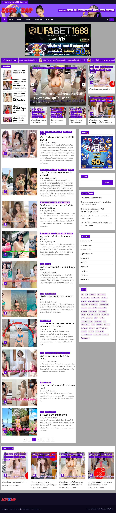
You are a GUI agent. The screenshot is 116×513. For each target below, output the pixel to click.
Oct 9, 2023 (46, 273)
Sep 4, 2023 (46, 361)
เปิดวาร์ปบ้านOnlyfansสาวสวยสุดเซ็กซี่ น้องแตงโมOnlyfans (19, 110)
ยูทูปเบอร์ (69, 68)
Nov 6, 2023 (46, 143)
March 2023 (85, 280)
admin (47, 102)
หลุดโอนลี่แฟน (85, 325)
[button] (107, 19)
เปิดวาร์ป (91, 328)
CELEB (11, 19)
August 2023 (85, 258)
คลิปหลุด (83, 301)
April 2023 (84, 275)
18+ (82, 294)
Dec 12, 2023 (8, 485)
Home (88, 509)
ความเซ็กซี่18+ (93, 304)
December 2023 (86, 241)
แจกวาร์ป (83, 331)
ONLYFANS (38, 19)
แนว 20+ (91, 331)
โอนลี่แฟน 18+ (85, 338)
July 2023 (84, 262)
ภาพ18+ (102, 318)
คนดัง (53, 68)
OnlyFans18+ (88, 10)
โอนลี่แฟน (106, 335)
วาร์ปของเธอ (97, 321)
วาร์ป (90, 321)
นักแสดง (58, 68)
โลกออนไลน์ (97, 335)
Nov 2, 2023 (45, 178)
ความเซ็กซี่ (96, 10)
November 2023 (86, 245)
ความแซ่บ (84, 308)
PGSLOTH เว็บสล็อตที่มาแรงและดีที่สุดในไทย (102, 509)
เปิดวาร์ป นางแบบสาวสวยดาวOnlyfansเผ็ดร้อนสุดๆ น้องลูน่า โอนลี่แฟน (19, 86)
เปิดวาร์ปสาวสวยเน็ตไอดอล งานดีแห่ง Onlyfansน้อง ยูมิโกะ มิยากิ (76, 123)
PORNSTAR (49, 19)
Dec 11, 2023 (37, 488)
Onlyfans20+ (109, 10)
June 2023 (84, 267)
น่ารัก (82, 318)
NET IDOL (28, 19)
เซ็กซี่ (75, 10)
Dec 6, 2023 (38, 102)
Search (84, 177)
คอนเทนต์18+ (102, 311)
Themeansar (36, 509)
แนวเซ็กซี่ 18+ (100, 331)
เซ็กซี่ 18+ (107, 325)
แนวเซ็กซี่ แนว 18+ (86, 335)
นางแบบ (102, 10)
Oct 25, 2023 (46, 242)
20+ (86, 294)
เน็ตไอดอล (80, 10)
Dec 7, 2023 (65, 488)
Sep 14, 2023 (46, 329)
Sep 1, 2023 (45, 391)
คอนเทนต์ (84, 311)
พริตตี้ (95, 318)
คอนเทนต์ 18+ (93, 311)
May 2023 (84, 271)
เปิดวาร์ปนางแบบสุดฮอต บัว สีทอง (19, 72)
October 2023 (85, 249)
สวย (104, 321)
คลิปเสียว (103, 301)
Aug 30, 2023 (46, 418)
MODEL (19, 19)
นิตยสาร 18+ (105, 315)
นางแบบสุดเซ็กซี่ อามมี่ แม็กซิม (53, 415)
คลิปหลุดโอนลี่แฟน (93, 301)
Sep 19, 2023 (46, 302)
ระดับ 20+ (84, 321)
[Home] (4, 19)
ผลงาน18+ (89, 318)
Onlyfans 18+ (95, 298)
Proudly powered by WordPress (10, 509)
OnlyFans (69, 10)
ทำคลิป (83, 315)
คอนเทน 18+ (102, 308)
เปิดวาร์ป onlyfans (101, 328)
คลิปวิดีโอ (104, 298)
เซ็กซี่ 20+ (99, 325)
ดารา (65, 131)
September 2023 (87, 254)
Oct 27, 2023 (46, 211)
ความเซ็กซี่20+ (104, 304)
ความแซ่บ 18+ (93, 308)
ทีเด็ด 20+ (90, 315)
